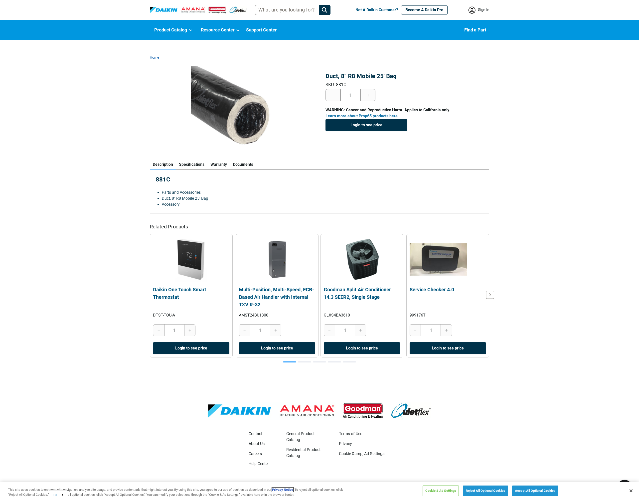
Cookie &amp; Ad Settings (361, 453)
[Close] (631, 490)
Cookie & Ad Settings (440, 491)
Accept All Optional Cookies (535, 491)
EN (55, 495)
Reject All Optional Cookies (485, 491)
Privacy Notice (282, 490)
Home (154, 57)
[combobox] (58, 495)
